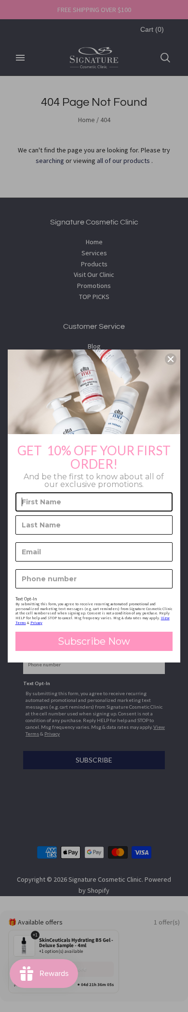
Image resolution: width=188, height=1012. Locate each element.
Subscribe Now (94, 641)
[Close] (170, 359)
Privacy (36, 622)
